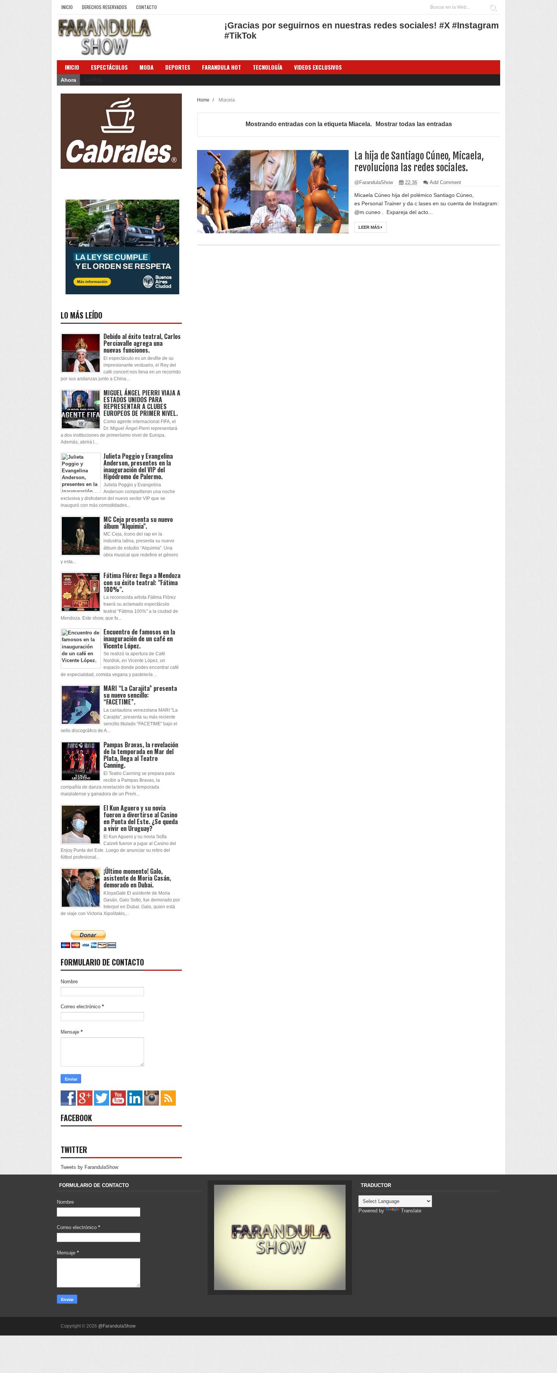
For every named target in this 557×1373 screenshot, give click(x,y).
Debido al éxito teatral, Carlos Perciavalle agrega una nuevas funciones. (142, 343)
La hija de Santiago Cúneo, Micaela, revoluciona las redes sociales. (419, 161)
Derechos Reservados (104, 7)
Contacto (146, 7)
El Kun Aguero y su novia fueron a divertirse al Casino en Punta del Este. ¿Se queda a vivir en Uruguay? (140, 818)
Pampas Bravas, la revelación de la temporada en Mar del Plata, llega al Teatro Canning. (140, 755)
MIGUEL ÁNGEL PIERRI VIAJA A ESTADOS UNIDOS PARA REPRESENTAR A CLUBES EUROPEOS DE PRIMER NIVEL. (141, 403)
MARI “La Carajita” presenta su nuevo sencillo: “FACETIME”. (140, 695)
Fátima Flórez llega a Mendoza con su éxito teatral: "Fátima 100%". (141, 582)
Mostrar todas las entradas (414, 124)
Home (204, 99)
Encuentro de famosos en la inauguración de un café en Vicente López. (139, 638)
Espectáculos (109, 67)
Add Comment (445, 182)
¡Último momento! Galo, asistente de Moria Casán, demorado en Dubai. (137, 878)
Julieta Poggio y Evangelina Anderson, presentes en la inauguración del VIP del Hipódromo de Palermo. (138, 466)
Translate (411, 1211)
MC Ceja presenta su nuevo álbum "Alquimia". (138, 523)
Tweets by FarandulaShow (89, 1167)
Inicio (67, 7)
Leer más (369, 227)
